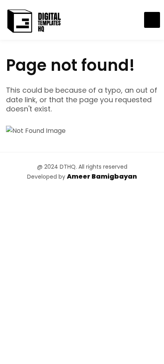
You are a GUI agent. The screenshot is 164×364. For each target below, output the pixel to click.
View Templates (152, 20)
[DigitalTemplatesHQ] (34, 19)
